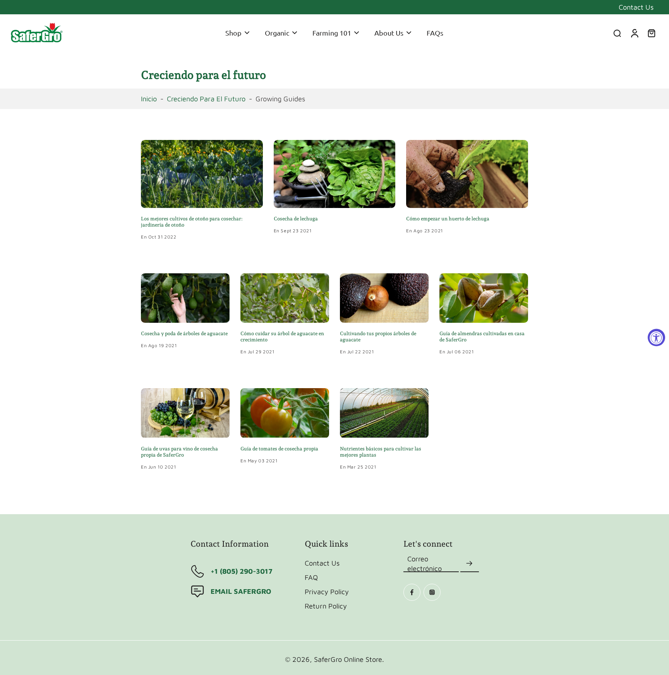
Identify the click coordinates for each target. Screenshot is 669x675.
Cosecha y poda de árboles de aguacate (184, 333)
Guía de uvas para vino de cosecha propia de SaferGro (179, 452)
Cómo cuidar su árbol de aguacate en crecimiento (282, 337)
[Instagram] (432, 592)
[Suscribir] (469, 563)
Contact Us (636, 7)
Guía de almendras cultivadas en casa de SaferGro (482, 337)
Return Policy (326, 606)
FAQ (311, 577)
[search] (617, 33)
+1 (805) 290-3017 (242, 571)
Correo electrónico (424, 563)
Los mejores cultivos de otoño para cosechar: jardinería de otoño (192, 222)
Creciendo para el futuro (206, 98)
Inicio (149, 98)
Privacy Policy (327, 591)
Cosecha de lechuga (296, 219)
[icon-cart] (651, 33)
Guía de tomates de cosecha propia (279, 449)
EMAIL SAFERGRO (241, 591)
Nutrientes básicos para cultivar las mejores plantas (380, 452)
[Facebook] (411, 592)
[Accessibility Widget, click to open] (656, 337)
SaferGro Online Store (348, 659)
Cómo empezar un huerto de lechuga (447, 219)
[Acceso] (634, 33)
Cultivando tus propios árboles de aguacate (378, 337)
